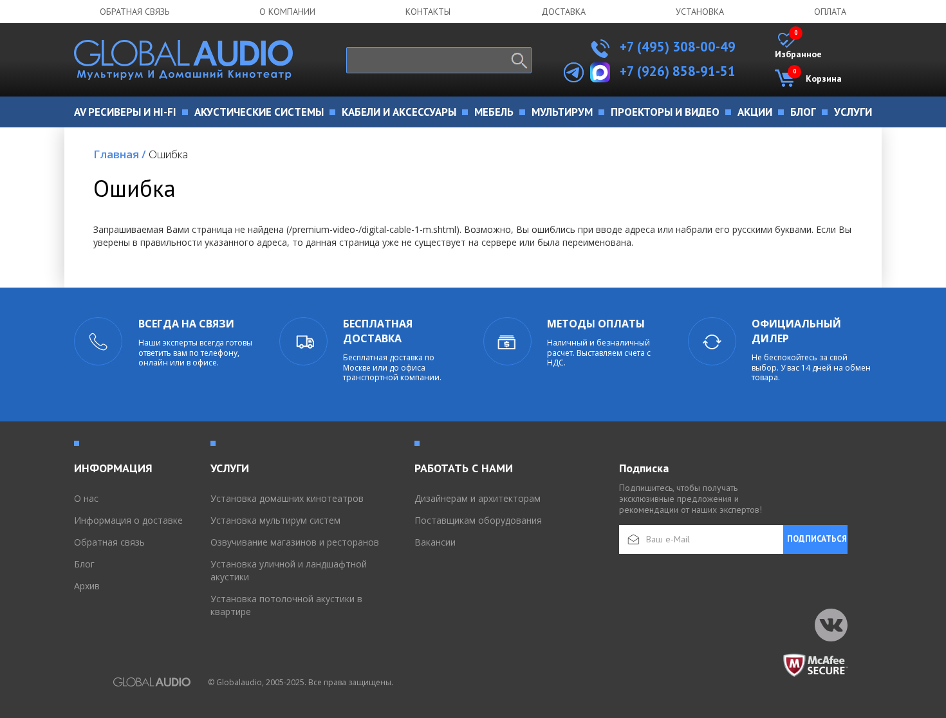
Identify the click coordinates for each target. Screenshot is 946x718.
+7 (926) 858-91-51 (678, 71)
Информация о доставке (128, 520)
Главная (119, 154)
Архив (87, 586)
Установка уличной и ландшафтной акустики (288, 570)
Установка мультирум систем (275, 520)
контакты (427, 11)
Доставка (563, 11)
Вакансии (435, 542)
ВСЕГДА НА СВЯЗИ (186, 324)
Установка (700, 11)
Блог (84, 564)
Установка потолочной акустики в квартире (286, 605)
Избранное (798, 46)
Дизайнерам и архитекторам (477, 498)
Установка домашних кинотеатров (287, 498)
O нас (86, 498)
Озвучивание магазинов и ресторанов (294, 542)
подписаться (817, 538)
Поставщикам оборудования (478, 520)
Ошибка (168, 154)
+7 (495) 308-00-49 (676, 46)
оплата (830, 11)
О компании (287, 11)
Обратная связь (134, 11)
